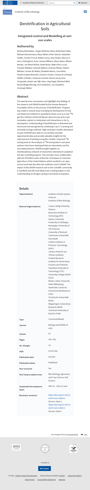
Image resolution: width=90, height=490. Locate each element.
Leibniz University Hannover (26, 475)
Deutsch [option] (84, 3)
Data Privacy (30, 479)
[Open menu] (85, 12)
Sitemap (62, 479)
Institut (62, 475)
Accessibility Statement (47, 479)
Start (74, 2)
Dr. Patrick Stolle (72, 434)
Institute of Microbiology (27, 11)
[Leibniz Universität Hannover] (10, 3)
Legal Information (75, 475)
